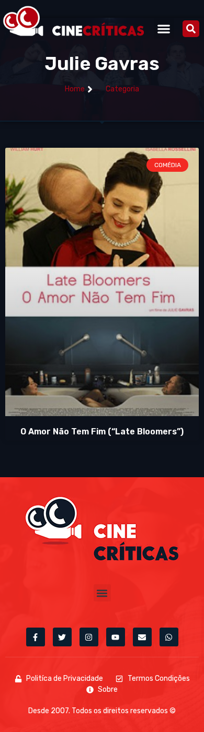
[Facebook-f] (35, 637)
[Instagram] (89, 637)
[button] (164, 28)
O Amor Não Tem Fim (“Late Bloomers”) (102, 431)
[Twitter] (62, 637)
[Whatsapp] (169, 637)
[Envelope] (142, 637)
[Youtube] (115, 637)
